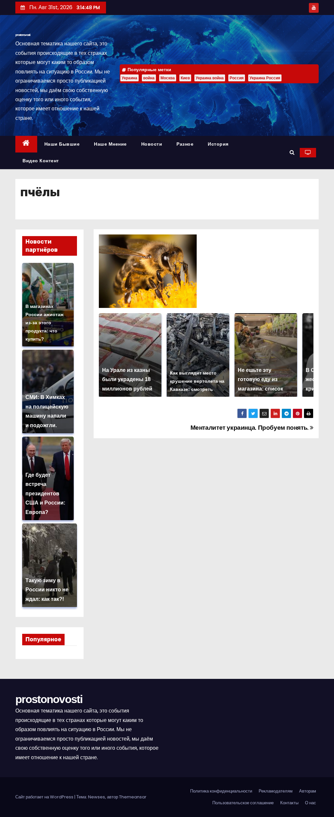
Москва (167, 78)
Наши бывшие (62, 144)
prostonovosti (22, 35)
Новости (151, 144)
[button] (292, 152)
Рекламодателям (276, 791)
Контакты (289, 803)
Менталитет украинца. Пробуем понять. (250, 427)
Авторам (307, 791)
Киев (185, 78)
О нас (310, 803)
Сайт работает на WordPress (44, 797)
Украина (129, 78)
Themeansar (132, 797)
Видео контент (41, 160)
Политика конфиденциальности (221, 791)
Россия (237, 78)
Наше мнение (110, 144)
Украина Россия (265, 78)
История (218, 144)
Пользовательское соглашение (243, 803)
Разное (184, 144)
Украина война (210, 78)
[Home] (26, 144)
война (149, 78)
